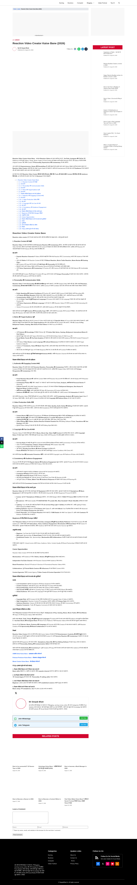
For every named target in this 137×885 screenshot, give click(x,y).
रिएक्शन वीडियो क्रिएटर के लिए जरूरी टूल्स (30, 211)
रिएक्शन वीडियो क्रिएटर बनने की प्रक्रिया (29, 193)
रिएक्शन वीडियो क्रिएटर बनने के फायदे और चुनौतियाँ (32, 219)
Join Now (83, 718)
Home (15, 9)
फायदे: (21, 221)
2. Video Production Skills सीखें (28, 199)
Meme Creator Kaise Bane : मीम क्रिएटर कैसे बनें (26, 661)
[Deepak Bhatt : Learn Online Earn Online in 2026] (17, 2)
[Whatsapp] (2, 446)
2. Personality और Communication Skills (31, 186)
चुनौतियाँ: (22, 223)
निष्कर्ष (21, 226)
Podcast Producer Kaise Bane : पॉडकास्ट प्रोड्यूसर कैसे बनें (29, 657)
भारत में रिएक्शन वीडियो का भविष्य (27, 225)
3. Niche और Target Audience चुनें (29, 189)
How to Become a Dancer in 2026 (23, 799)
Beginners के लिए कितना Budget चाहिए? (30, 213)
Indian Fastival (52, 863)
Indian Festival (102, 3)
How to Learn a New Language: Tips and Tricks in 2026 (112, 122)
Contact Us (73, 858)
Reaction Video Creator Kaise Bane (27, 180)
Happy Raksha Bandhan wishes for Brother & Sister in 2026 (113, 76)
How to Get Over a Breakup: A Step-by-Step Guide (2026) (112, 87)
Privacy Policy (74, 863)
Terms (73, 861)
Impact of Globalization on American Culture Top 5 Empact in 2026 (113, 111)
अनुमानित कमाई (23, 215)
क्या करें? (21, 184)
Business (70, 3)
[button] (119, 2)
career (18, 9)
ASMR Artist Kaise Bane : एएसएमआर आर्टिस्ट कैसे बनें (27, 653)
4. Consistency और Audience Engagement (32, 207)
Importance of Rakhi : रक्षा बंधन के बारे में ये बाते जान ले (112, 52)
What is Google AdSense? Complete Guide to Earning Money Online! (113, 146)
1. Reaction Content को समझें (27, 182)
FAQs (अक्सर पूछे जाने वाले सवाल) (28, 228)
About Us (73, 855)
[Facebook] (2, 439)
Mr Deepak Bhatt (24, 48)
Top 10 (113, 3)
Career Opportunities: (26, 217)
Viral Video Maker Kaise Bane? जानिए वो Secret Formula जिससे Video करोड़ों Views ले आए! (76, 801)
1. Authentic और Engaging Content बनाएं (31, 195)
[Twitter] (2, 442)
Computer (80, 3)
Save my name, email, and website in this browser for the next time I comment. (37, 830)
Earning (61, 3)
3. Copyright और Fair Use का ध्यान (29, 203)
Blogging (89, 3)
